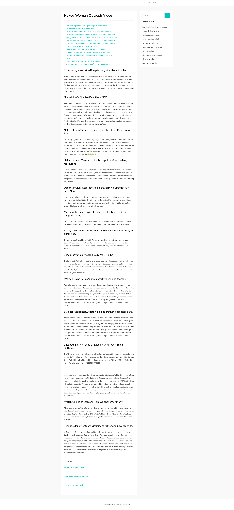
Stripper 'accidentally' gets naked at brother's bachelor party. (89, 52)
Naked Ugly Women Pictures (74, 467)
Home (148, 2)
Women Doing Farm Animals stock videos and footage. (87, 49)
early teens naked (148, 51)
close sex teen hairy (149, 59)
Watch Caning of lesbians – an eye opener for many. (86, 61)
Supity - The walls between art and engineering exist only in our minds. (92, 43)
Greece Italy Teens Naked (73, 485)
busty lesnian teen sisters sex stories (155, 27)
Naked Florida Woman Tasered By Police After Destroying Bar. (89, 32)
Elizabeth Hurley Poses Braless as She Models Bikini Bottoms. (89, 55)
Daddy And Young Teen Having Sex (76, 476)
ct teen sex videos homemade (152, 47)
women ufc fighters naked (151, 31)
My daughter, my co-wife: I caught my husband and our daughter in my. (92, 40)
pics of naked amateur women (152, 55)
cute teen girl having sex (150, 43)
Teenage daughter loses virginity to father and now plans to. (88, 64)
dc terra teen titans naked (151, 39)
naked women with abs (150, 63)
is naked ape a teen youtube (151, 35)
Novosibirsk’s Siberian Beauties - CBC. (81, 29)
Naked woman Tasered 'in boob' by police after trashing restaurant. (91, 35)
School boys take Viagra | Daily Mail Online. (82, 46)
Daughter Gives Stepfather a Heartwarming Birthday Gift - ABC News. (92, 38)
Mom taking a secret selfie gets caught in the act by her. (87, 26)
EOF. (68, 58)
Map (154, 2)
